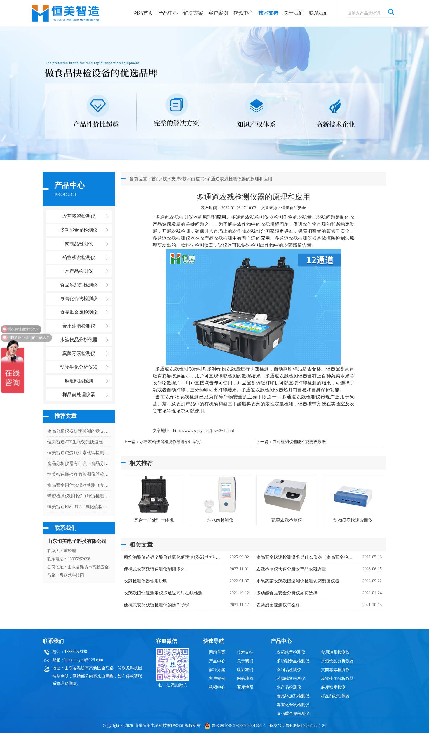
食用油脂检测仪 (335, 652)
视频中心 (243, 13)
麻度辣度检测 (333, 687)
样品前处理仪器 (335, 696)
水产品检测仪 (289, 687)
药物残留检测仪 (291, 678)
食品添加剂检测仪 (293, 696)
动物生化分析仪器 (337, 678)
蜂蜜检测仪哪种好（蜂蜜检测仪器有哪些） (79, 496)
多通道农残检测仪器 (176, 217)
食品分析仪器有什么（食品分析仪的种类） (79, 463)
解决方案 (193, 13)
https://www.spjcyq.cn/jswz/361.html (203, 430)
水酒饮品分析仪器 (337, 661)
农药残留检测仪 (291, 652)
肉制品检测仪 (289, 670)
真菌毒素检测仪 (335, 670)
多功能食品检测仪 (293, 661)
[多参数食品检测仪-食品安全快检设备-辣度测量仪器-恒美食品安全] (66, 10)
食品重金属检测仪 (293, 713)
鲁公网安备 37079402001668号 (239, 725)
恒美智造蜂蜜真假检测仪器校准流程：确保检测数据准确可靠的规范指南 (79, 474)
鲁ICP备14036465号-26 (306, 725)
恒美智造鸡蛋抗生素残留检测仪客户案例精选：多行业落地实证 (79, 452)
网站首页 (143, 13)
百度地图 (245, 687)
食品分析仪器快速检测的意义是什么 (79, 431)
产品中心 (168, 13)
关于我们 (294, 13)
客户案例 (218, 13)
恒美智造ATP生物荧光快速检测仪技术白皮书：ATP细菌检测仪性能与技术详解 (79, 442)
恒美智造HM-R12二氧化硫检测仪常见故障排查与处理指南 (79, 506)
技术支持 (268, 13)
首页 (155, 178)
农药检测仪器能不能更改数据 (299, 442)
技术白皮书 (193, 178)
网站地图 (245, 678)
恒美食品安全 (293, 208)
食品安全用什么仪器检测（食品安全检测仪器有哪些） (79, 485)
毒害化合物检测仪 (293, 705)
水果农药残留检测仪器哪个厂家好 (170, 442)
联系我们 (319, 13)
